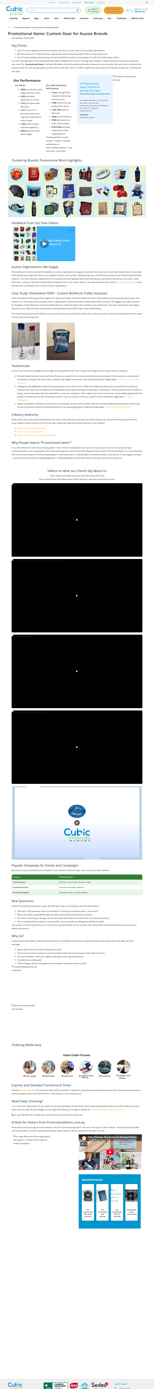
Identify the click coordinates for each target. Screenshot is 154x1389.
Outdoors (84, 18)
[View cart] (147, 2)
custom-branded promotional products (107, 1109)
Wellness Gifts (137, 18)
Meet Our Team (64, 2)
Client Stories (89, 2)
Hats (56, 18)
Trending (13, 18)
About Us (53, 2)
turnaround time (28, 1090)
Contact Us (101, 2)
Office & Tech (69, 18)
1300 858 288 (139, 11)
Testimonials (77, 2)
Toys (109, 18)
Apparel (25, 18)
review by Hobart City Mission (118, 407)
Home (10, 27)
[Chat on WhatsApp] (127, 10)
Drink (46, 18)
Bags (36, 18)
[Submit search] (77, 10)
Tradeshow (121, 18)
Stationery (98, 18)
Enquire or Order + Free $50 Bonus (113, 10)
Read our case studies (126, 282)
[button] (14, 18)
